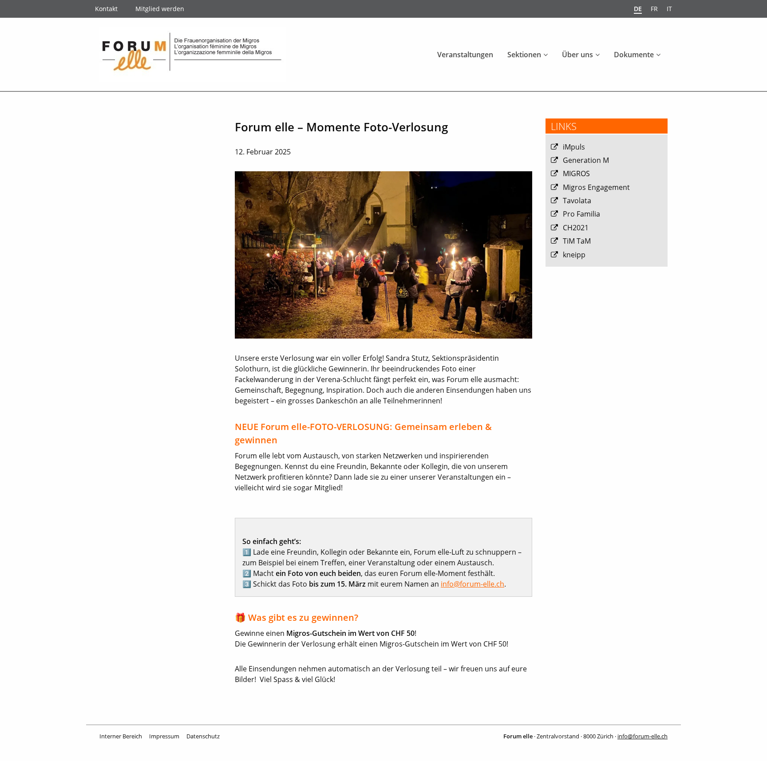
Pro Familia (581, 214)
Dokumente (634, 54)
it (669, 8)
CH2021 (576, 228)
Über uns (577, 54)
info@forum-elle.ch (472, 584)
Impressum (164, 736)
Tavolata (577, 200)
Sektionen (524, 54)
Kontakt (106, 8)
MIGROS (576, 173)
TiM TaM (577, 241)
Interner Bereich (120, 736)
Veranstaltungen (465, 54)
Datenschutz (203, 736)
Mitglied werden (159, 8)
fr (654, 8)
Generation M (586, 160)
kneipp (574, 255)
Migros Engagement (596, 187)
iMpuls (574, 147)
